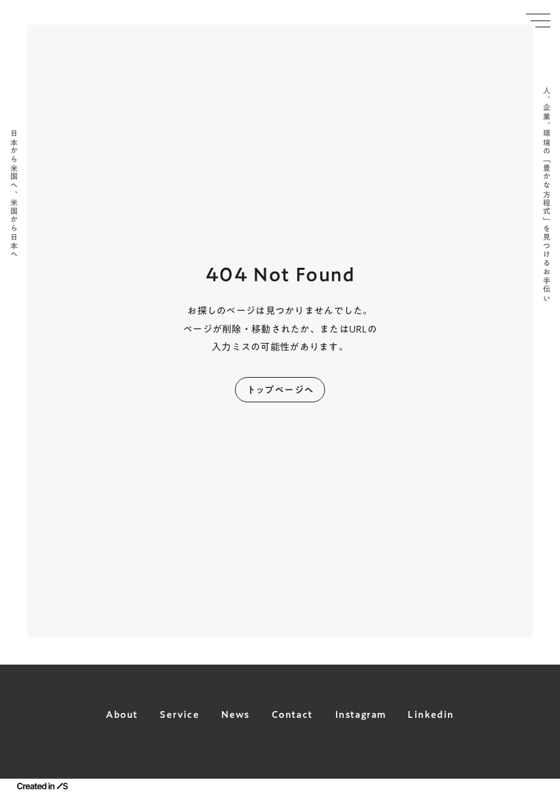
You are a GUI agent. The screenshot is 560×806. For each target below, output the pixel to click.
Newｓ (235, 715)
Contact (292, 715)
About (122, 715)
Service (179, 715)
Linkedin (430, 715)
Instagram (361, 715)
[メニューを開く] (538, 20)
